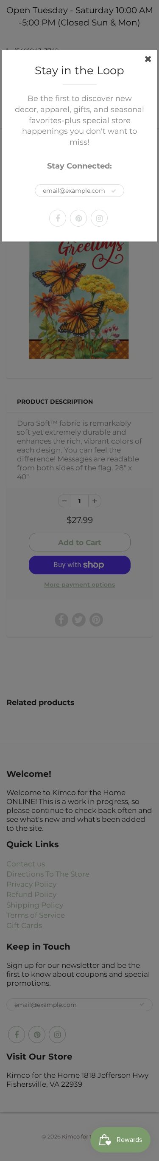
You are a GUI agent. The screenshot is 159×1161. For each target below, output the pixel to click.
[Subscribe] (114, 191)
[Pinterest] (78, 218)
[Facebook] (57, 218)
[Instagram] (99, 218)
